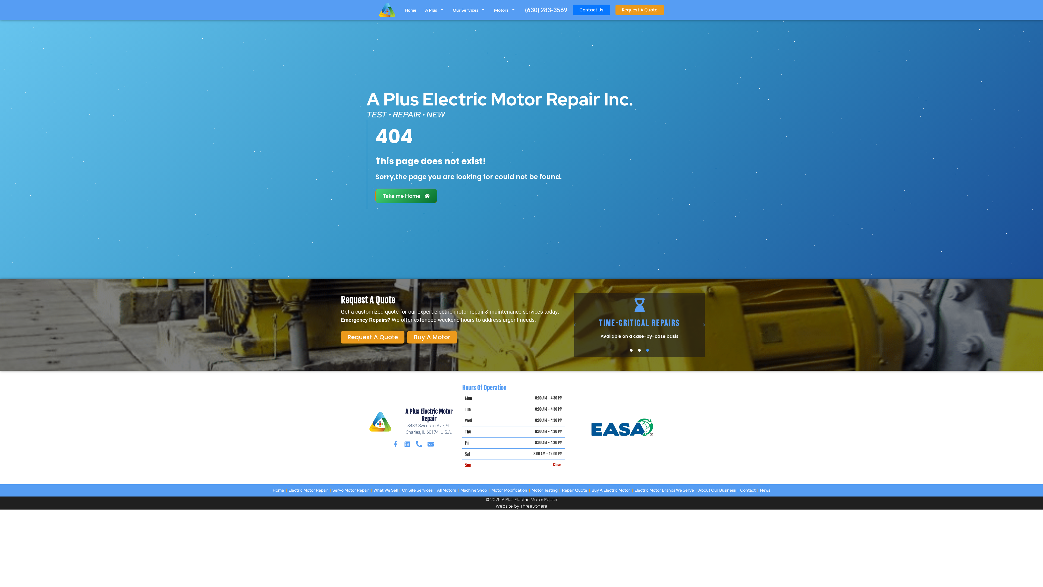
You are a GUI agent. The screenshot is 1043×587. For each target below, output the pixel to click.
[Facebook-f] (395, 444)
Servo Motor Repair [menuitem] (350, 490)
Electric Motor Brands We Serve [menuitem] (664, 490)
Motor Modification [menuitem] (509, 490)
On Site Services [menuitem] (417, 490)
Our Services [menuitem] (465, 10)
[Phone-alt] (419, 444)
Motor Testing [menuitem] (545, 490)
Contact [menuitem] (748, 490)
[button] (575, 325)
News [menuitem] (765, 490)
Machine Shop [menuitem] (473, 490)
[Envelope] (431, 444)
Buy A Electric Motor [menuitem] (611, 490)
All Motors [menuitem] (446, 490)
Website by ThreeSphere (521, 506)
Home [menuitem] (410, 10)
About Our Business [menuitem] (717, 490)
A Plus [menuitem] (431, 10)
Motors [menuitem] (501, 10)
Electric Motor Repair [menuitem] (308, 490)
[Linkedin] (407, 444)
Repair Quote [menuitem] (574, 490)
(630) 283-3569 (546, 10)
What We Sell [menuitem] (385, 490)
